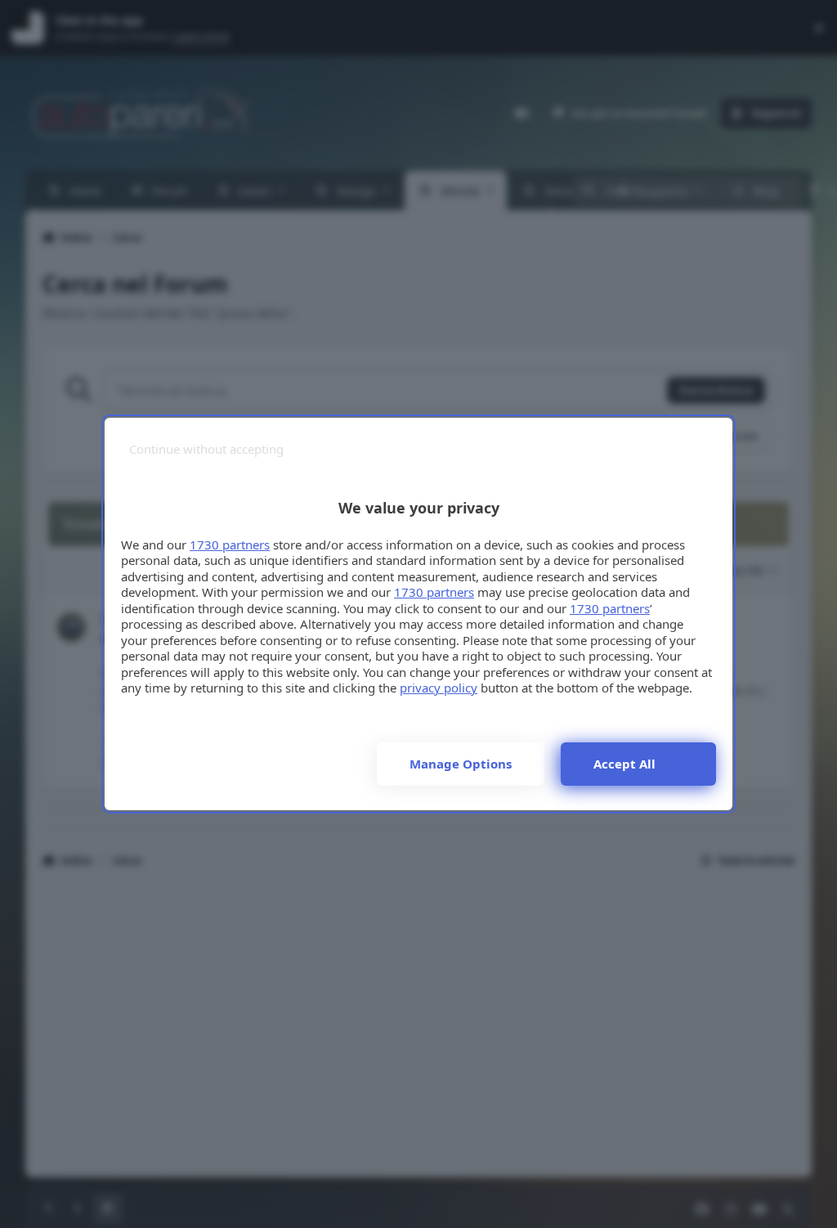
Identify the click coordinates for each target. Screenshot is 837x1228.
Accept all (624, 763)
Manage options (461, 763)
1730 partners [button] (230, 544)
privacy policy (438, 687)
